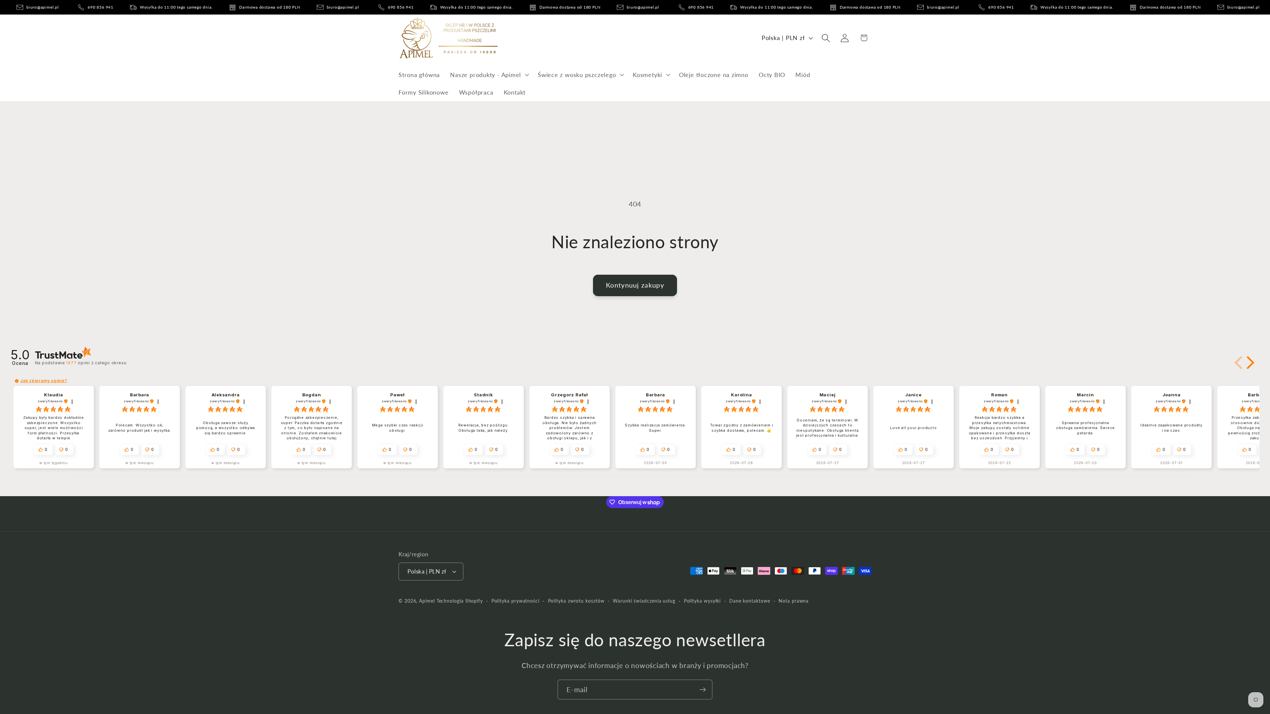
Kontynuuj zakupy (635, 285)
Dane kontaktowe (749, 601)
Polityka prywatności (515, 601)
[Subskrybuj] (702, 690)
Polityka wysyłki (702, 601)
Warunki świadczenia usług (644, 601)
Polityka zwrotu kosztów (576, 601)
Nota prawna (794, 601)
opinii (96, 362)
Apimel (427, 601)
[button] (489, 75)
